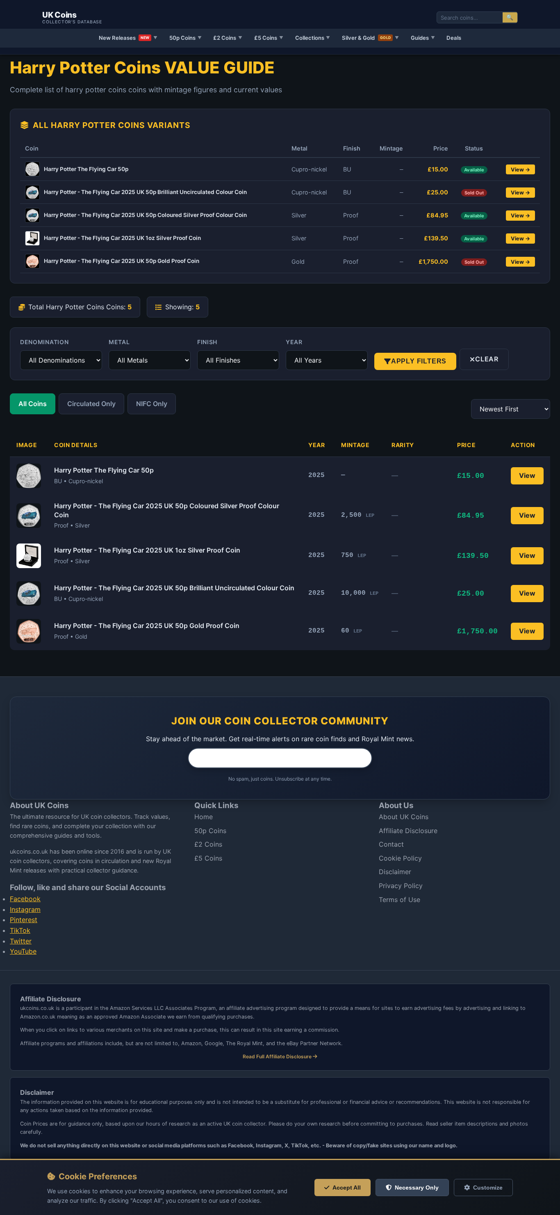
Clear (487, 359)
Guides (423, 37)
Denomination (44, 341)
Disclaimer (395, 872)
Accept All (346, 1187)
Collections (312, 37)
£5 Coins (268, 37)
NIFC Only (151, 404)
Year (294, 341)
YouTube (23, 951)
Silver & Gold (370, 37)
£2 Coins (227, 37)
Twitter (21, 941)
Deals (453, 37)
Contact (391, 844)
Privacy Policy (401, 886)
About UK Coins (403, 817)
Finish (207, 341)
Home (203, 817)
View (527, 475)
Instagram (25, 909)
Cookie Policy (400, 858)
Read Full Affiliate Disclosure (278, 1056)
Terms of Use (399, 899)
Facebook (25, 899)
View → (520, 170)
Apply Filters (418, 361)
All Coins (32, 404)
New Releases (128, 37)
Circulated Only (91, 404)
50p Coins (185, 37)
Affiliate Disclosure (408, 831)
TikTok (20, 930)
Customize (488, 1187)
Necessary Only (417, 1187)
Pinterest (23, 920)
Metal (119, 341)
